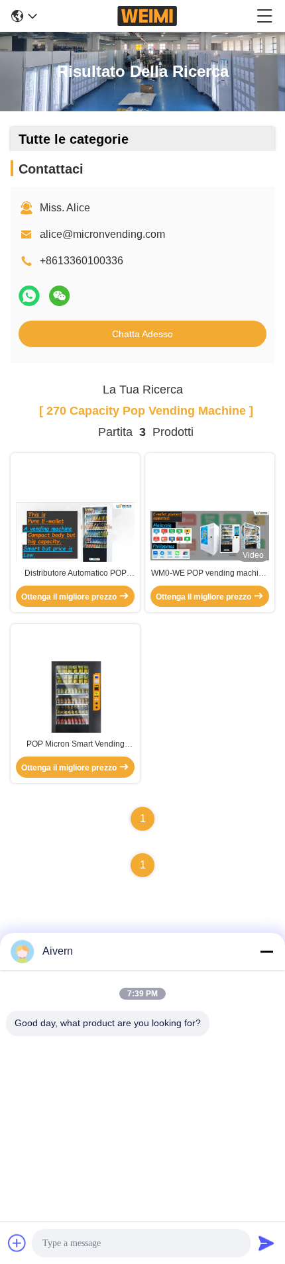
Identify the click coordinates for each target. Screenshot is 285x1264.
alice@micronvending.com (102, 234)
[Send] (266, 1242)
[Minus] (266, 951)
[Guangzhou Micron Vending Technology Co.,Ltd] (147, 16)
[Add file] (17, 1242)
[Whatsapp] (29, 296)
